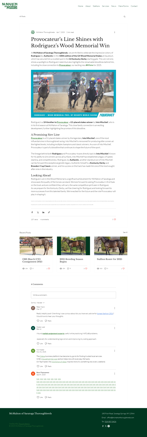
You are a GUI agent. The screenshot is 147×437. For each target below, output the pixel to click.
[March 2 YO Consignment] (36, 246)
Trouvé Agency (24, 424)
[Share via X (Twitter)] (38, 212)
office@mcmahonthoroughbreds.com (120, 417)
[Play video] (73, 94)
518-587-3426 (110, 421)
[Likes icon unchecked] (38, 320)
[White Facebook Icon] (103, 426)
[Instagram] (108, 426)
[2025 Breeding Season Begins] (73, 246)
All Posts (22, 16)
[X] (106, 426)
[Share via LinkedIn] (43, 212)
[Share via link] (49, 212)
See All (125, 232)
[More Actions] (114, 308)
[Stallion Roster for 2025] (110, 246)
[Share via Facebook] (32, 212)
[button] (96, 6)
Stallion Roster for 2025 (109, 259)
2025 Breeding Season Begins (71, 260)
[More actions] (114, 32)
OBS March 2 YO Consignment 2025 (32, 260)
